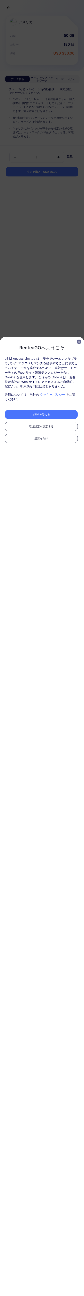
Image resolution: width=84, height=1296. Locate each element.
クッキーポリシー (52, 394)
